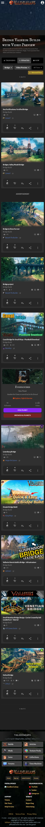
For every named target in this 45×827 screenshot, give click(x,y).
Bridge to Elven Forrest (11, 229)
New (37, 60)
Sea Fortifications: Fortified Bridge (15, 109)
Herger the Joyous (11, 460)
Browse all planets (22, 415)
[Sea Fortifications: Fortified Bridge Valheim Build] (22, 94)
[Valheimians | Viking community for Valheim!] (22, 2)
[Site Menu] (2, 2)
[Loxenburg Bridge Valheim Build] (22, 437)
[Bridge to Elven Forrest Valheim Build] (22, 214)
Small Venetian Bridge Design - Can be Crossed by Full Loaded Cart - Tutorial (22, 619)
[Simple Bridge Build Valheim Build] (22, 492)
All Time (37, 68)
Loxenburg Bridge (9, 452)
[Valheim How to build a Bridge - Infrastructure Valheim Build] (22, 547)
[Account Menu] (42, 2)
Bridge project (8, 284)
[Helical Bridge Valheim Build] (22, 660)
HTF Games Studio (11, 628)
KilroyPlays (9, 516)
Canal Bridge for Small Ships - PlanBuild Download (21, 339)
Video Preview (21, 68)
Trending (10, 60)
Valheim (8, 822)
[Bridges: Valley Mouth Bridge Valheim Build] (22, 150)
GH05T (7, 684)
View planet (23, 410)
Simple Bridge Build (10, 507)
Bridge (7, 68)
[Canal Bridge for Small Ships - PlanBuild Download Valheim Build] (22, 325)
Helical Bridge (8, 675)
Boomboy (8, 348)
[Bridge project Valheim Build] (22, 269)
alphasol (8, 571)
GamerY (7, 118)
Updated (25, 60)
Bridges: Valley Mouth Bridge (13, 165)
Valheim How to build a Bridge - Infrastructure (19, 562)
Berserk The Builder (11, 238)
